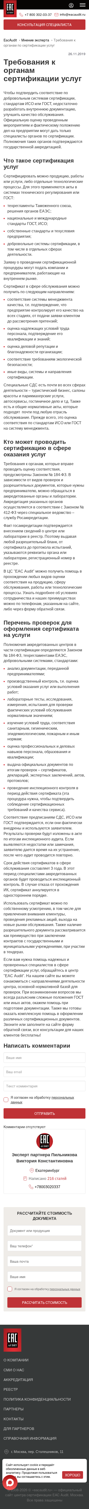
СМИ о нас (14, 1369)
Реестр (11, 1389)
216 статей (56, 1179)
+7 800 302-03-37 (38, 15)
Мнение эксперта (35, 40)
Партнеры (13, 1408)
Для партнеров (19, 1428)
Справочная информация (30, 1438)
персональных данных (65, 1289)
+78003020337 (47, 1187)
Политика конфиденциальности (37, 1399)
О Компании (16, 1359)
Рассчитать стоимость (44, 1302)
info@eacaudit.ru (72, 14)
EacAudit (10, 40)
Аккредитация (18, 1379)
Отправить (44, 1113)
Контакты (13, 1418)
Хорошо (72, 1475)
